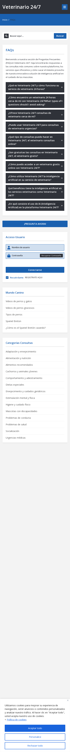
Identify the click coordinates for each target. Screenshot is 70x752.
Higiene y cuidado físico (18, 404)
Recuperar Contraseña (51, 255)
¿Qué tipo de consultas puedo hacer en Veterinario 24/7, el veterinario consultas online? (31, 140)
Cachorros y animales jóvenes (21, 371)
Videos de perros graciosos (20, 307)
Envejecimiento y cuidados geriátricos (25, 391)
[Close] (68, 700)
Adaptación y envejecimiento (21, 351)
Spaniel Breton (13, 321)
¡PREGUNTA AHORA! (35, 223)
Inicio (4, 19)
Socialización (12, 431)
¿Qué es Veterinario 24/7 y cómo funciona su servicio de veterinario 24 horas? (33, 87)
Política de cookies (17, 719)
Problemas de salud (16, 424)
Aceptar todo (35, 728)
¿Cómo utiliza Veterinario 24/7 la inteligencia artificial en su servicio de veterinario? (34, 178)
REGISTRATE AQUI (33, 277)
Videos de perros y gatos (19, 301)
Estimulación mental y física (20, 397)
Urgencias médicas (16, 437)
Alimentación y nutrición (18, 358)
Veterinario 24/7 (21, 7)
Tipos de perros (14, 314)
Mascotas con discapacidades (21, 411)
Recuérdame (16, 277)
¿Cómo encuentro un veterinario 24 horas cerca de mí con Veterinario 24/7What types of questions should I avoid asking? (34, 101)
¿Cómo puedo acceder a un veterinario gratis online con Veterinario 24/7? (34, 166)
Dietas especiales (15, 384)
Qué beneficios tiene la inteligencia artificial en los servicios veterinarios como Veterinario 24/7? (35, 192)
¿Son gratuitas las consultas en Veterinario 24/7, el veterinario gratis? (33, 154)
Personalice (35, 736)
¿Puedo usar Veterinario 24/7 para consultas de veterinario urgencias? (33, 126)
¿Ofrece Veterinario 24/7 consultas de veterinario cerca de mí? (29, 114)
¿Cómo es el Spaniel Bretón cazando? (26, 327)
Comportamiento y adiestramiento (24, 378)
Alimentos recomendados (19, 364)
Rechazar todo (35, 745)
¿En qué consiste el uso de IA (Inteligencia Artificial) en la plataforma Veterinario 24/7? (33, 205)
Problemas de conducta (18, 417)
